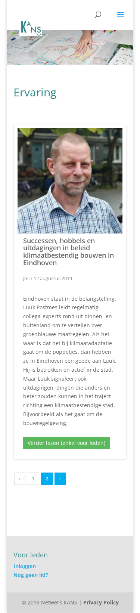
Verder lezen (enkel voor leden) (66, 442)
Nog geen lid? (30, 574)
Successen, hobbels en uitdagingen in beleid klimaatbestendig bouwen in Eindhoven (68, 251)
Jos (26, 278)
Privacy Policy (101, 602)
